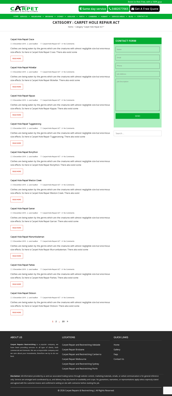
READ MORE (16, 58)
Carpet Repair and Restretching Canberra (81, 354)
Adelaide (71, 16)
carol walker (33, 44)
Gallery (117, 349)
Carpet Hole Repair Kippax (22, 96)
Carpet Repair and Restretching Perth (80, 368)
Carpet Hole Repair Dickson (23, 293)
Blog (131, 16)
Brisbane (49, 16)
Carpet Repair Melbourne (74, 359)
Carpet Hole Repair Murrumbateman (27, 237)
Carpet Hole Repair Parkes (22, 265)
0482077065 (119, 9)
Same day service (94, 9)
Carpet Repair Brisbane (73, 349)
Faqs (116, 354)
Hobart (104, 16)
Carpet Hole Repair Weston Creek (26, 180)
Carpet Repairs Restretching (23, 344)
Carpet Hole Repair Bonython (24, 152)
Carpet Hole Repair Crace (22, 39)
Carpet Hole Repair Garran (22, 208)
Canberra (93, 16)
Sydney (60, 16)
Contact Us (142, 16)
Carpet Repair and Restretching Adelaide (81, 344)
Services (23, 16)
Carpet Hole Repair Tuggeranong (25, 124)
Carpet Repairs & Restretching (79, 390)
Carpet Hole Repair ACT (51, 44)
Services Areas (118, 16)
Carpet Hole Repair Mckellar (23, 67)
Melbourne (36, 16)
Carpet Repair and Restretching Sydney (80, 363)
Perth (81, 16)
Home (15, 16)
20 (63, 321)
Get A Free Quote (146, 9)
